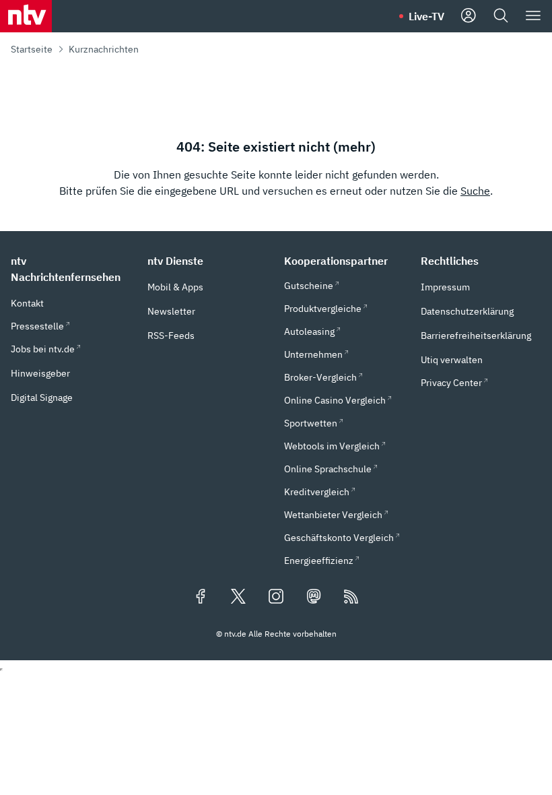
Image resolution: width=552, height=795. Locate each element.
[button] (71, 269)
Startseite (32, 49)
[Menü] (533, 16)
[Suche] (501, 16)
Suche (475, 190)
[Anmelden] (468, 16)
